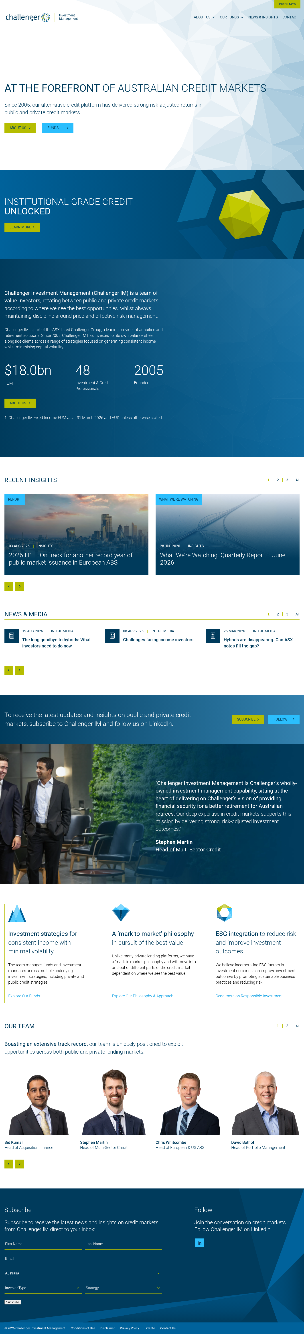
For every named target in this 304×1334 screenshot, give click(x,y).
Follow (280, 719)
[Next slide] (19, 586)
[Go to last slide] (8, 1164)
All (298, 480)
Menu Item (199, 1242)
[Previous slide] (8, 586)
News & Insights (263, 17)
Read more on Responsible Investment (249, 996)
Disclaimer (107, 1328)
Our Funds (229, 17)
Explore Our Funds (24, 996)
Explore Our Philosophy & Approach (142, 996)
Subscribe (246, 719)
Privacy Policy (129, 1328)
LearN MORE (20, 227)
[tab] (269, 480)
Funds (53, 128)
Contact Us (168, 1328)
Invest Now (287, 4)
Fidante (149, 1328)
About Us (202, 17)
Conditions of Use (83, 1328)
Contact (290, 17)
